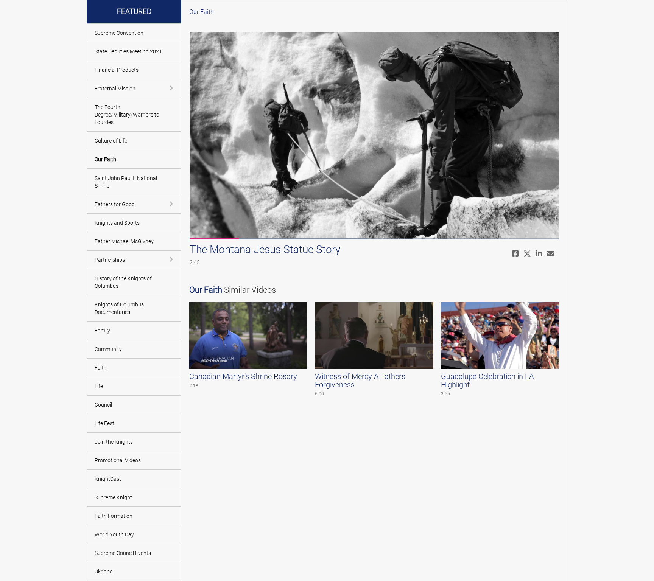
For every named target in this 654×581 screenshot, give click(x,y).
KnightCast (108, 479)
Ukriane (103, 572)
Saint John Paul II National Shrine (126, 182)
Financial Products (117, 70)
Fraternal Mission (115, 88)
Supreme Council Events (123, 553)
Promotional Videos (118, 460)
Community (108, 349)
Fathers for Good (115, 204)
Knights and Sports (117, 223)
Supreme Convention (119, 33)
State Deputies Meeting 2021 (128, 51)
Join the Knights (114, 442)
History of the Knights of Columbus (123, 282)
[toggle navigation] (172, 88)
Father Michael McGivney (124, 241)
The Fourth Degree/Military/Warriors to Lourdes (127, 114)
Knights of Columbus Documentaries (119, 308)
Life (99, 386)
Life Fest (104, 423)
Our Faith (105, 159)
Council (103, 405)
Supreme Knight (113, 497)
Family (102, 331)
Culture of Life (111, 141)
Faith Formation (113, 516)
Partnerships (110, 260)
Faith (101, 368)
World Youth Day (114, 534)
